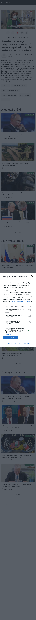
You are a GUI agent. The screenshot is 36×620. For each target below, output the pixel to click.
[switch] (29, 310)
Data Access (18, 343)
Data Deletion (8, 343)
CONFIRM (11, 337)
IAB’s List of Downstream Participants (20, 301)
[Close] (32, 276)
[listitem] (18, 306)
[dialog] (18, 310)
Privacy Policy (27, 343)
